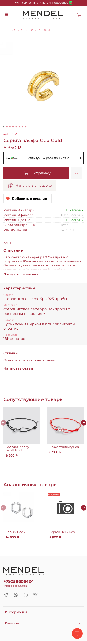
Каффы (44, 30)
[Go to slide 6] (19, 126)
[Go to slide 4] (13, 126)
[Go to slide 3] (10, 126)
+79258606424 (18, 581)
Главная (9, 30)
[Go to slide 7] (22, 126)
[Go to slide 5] (16, 126)
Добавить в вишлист (30, 198)
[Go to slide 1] (3, 126)
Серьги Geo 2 (15, 532)
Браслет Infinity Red (64, 447)
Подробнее (60, 2)
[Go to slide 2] (7, 126)
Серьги (27, 30)
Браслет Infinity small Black (17, 448)
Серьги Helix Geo (62, 532)
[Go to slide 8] (25, 126)
